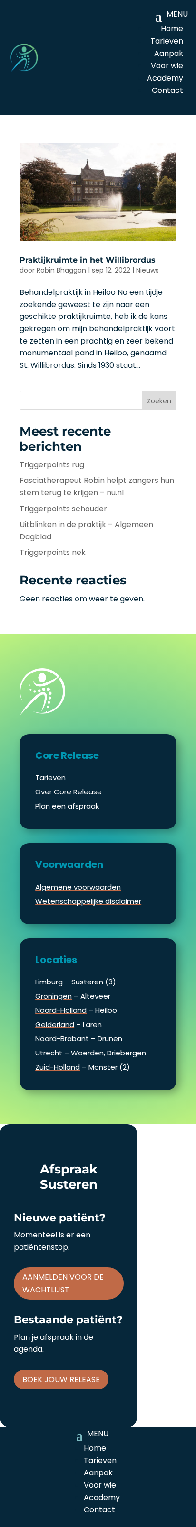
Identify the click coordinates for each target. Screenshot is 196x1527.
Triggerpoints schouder (63, 508)
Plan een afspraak (67, 806)
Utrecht (48, 1053)
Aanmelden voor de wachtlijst (63, 1283)
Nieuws (147, 270)
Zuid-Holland (57, 1067)
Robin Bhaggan (61, 270)
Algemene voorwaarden (78, 887)
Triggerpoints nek (53, 552)
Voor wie (167, 65)
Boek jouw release (61, 1379)
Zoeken (159, 401)
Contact (167, 90)
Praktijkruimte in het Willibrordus (88, 259)
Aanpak (168, 53)
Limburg (49, 982)
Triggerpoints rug (52, 464)
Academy (165, 78)
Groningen (53, 996)
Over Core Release (68, 792)
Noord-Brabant (62, 1039)
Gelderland (54, 1024)
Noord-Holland (61, 1010)
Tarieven (166, 41)
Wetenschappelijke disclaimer (88, 901)
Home (172, 28)
